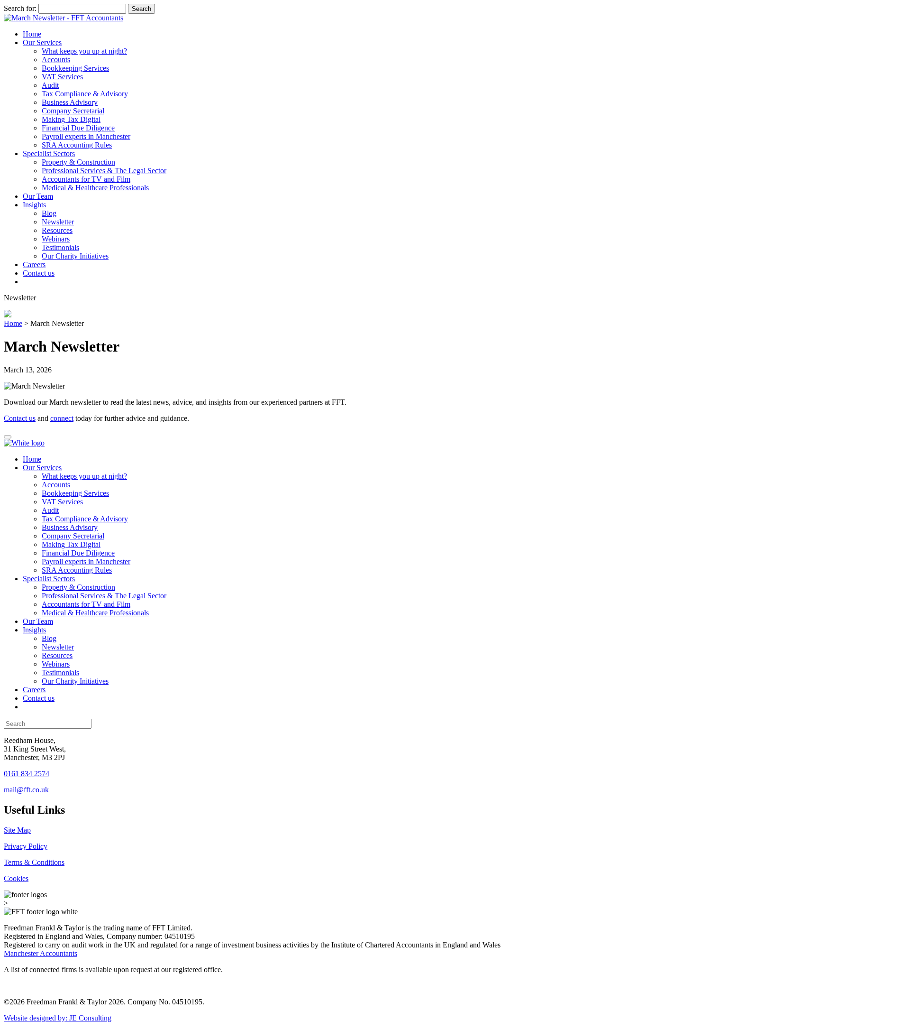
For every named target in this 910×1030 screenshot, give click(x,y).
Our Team (38, 196)
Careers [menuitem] (34, 690)
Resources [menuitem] (57, 655)
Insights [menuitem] (34, 630)
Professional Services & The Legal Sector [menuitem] (104, 596)
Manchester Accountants (40, 953)
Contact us (39, 273)
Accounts (56, 60)
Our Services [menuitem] (42, 468)
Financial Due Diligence (78, 128)
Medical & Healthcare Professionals (95, 188)
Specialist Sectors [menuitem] (49, 579)
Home (32, 34)
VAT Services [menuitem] (62, 502)
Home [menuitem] (32, 459)
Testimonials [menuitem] (60, 672)
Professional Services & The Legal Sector (104, 171)
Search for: (20, 8)
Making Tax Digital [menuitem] (71, 544)
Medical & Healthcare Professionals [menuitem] (95, 613)
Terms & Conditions (34, 862)
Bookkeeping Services (75, 68)
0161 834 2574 (26, 774)
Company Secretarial (73, 111)
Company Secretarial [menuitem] (73, 536)
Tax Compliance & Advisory (85, 94)
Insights (34, 205)
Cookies (16, 878)
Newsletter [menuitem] (58, 647)
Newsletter (58, 222)
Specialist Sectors (49, 153)
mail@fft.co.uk (26, 790)
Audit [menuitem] (50, 510)
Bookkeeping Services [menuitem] (75, 493)
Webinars (56, 239)
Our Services (42, 42)
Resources (57, 230)
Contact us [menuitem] (39, 698)
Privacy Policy (25, 846)
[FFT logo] (63, 18)
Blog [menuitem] (49, 638)
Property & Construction (78, 162)
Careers (34, 264)
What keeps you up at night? (84, 51)
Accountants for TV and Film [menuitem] (86, 604)
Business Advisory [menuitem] (70, 527)
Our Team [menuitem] (38, 621)
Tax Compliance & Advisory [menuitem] (85, 519)
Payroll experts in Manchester (86, 136)
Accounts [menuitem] (56, 485)
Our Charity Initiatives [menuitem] (75, 681)
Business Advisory (70, 102)
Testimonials (60, 247)
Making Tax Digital (71, 119)
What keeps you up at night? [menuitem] (84, 476)
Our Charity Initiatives (75, 256)
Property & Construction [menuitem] (78, 587)
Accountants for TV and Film (86, 179)
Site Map (17, 830)
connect (61, 418)
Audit (50, 85)
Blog (49, 213)
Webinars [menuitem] (56, 664)
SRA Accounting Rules (77, 145)
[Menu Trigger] (7, 437)
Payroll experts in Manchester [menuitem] (86, 561)
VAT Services (62, 77)
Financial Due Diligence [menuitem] (78, 553)
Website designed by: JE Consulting (57, 1018)
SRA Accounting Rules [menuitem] (77, 570)
